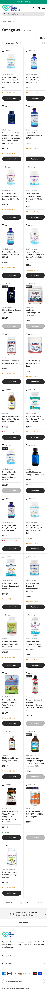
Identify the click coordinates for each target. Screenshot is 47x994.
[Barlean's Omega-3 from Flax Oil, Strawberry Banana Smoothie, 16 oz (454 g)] (35, 684)
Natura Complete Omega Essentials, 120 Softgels (10, 644)
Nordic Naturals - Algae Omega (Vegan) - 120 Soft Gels (35, 419)
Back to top (23, 923)
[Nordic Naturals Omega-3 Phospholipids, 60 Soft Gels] (35, 568)
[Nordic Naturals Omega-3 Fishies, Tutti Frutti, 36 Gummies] (11, 684)
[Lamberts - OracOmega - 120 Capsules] (35, 294)
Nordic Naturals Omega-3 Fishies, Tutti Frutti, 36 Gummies (9, 704)
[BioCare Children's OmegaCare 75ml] (11, 742)
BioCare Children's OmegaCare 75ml (10, 759)
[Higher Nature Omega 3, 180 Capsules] (11, 294)
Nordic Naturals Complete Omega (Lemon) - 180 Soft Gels (34, 198)
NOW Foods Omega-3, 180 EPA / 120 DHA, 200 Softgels (35, 814)
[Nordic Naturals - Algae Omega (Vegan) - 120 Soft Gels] (35, 401)
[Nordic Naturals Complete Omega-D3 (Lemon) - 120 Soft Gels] (35, 236)
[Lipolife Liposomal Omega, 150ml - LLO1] (35, 456)
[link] (38, 902)
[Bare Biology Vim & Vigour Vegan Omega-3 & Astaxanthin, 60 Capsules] (11, 796)
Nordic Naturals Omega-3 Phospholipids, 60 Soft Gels (33, 587)
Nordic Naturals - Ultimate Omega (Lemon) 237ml (33, 80)
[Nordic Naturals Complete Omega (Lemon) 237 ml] (11, 510)
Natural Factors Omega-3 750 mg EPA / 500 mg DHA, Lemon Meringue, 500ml (35, 762)
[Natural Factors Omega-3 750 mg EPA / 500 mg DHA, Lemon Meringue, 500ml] (35, 742)
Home (4, 21)
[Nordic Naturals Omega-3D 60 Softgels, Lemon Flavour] (11, 456)
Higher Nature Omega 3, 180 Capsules (11, 311)
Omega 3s (11, 21)
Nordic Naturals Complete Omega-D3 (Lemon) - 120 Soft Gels (35, 256)
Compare (34, 38)
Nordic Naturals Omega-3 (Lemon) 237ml (34, 135)
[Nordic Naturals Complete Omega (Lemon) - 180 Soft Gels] (35, 178)
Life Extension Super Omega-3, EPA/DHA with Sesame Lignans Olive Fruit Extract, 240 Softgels (11, 138)
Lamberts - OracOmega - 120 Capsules (33, 312)
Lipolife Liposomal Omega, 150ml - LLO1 (35, 473)
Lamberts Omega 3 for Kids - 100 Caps (10, 362)
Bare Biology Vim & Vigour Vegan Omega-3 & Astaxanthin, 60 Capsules (10, 816)
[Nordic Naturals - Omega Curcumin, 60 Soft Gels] (11, 568)
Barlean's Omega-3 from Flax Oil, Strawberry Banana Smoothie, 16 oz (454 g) (34, 705)
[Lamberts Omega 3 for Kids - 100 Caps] (11, 345)
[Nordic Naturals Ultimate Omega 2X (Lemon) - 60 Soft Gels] (35, 510)
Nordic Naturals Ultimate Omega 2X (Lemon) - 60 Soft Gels (34, 529)
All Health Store (12, 989)
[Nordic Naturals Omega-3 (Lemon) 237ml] (35, 117)
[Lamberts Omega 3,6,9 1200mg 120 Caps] (35, 345)
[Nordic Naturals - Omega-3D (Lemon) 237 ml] (11, 236)
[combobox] (23, 14)
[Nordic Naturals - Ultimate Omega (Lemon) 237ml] (35, 62)
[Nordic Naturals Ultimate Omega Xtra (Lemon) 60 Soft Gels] (11, 62)
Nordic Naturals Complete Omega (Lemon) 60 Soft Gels (11, 196)
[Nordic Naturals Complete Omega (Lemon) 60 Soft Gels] (11, 178)
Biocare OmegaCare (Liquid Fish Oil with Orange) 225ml (11, 419)
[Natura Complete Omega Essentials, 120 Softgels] (11, 626)
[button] (38, 7)
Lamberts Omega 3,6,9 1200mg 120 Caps (33, 363)
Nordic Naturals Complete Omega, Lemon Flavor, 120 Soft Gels (33, 645)
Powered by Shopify (23, 989)
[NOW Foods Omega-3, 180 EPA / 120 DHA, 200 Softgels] (35, 796)
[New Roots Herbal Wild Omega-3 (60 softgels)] (11, 857)
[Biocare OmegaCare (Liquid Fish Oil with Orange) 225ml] (11, 401)
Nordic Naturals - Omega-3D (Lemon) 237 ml (10, 254)
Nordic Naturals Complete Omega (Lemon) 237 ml (9, 528)
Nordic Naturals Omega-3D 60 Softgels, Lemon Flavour (9, 476)
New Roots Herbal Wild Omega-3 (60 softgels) (10, 875)
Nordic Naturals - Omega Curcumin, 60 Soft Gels (11, 586)
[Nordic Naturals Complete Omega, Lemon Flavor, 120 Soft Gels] (35, 626)
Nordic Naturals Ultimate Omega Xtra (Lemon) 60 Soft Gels (11, 80)
